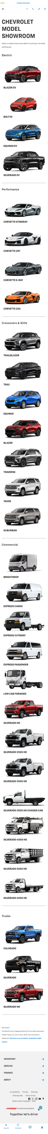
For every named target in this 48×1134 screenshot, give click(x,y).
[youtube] (40, 1099)
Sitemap (34, 1092)
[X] (33, 1099)
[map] (43, 1099)
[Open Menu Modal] (3, 9)
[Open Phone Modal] (33, 9)
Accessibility (15, 1092)
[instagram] (36, 1099)
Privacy (25, 1092)
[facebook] (29, 1099)
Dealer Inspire (17, 1101)
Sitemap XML (18, 1096)
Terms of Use (30, 1096)
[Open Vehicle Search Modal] (27, 9)
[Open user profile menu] (42, 1127)
